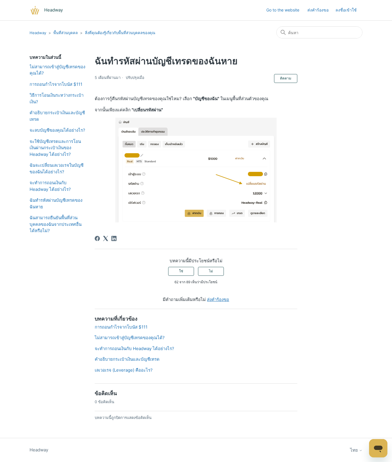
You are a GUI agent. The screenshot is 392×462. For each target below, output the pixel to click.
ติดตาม (285, 78)
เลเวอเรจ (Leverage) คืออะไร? (124, 370)
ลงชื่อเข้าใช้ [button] (346, 9)
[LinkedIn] (114, 238)
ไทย (354, 450)
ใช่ (181, 271)
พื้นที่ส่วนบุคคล (65, 32)
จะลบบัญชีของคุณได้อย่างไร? (57, 130)
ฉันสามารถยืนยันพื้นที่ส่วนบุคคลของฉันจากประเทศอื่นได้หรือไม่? (55, 224)
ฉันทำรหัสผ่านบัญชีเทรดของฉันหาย (56, 203)
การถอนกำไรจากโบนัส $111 (56, 84)
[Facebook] (97, 238)
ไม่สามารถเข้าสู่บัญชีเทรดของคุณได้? (57, 70)
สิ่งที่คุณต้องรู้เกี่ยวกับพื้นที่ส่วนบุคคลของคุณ (120, 32)
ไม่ (211, 271)
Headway (38, 32)
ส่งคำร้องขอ (318, 9)
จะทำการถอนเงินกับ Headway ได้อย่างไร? (50, 186)
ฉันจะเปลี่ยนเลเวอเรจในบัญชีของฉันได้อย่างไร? (57, 168)
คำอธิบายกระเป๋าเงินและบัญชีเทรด (57, 116)
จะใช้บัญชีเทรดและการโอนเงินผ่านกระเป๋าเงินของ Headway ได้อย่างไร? (55, 148)
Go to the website (282, 9)
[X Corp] (105, 238)
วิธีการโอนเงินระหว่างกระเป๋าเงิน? (57, 98)
